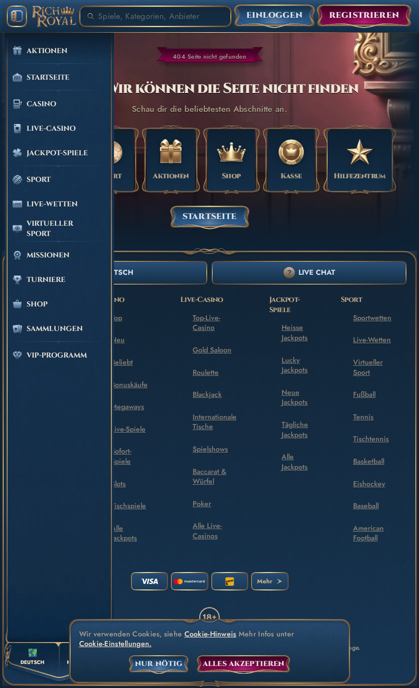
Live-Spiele (128, 429)
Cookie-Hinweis (210, 634)
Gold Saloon (212, 350)
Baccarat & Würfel (209, 476)
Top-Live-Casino (206, 323)
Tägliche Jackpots (295, 429)
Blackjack (207, 394)
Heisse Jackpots (295, 332)
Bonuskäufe (129, 384)
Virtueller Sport (368, 367)
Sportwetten (372, 318)
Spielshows (210, 449)
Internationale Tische (215, 422)
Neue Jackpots (295, 397)
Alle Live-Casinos (207, 530)
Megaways (127, 406)
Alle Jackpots (124, 533)
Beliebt (122, 362)
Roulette (206, 372)
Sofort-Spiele (121, 456)
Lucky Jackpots (295, 365)
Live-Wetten (372, 340)
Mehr (264, 581)
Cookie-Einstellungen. (115, 644)
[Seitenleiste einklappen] (17, 16)
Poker (202, 504)
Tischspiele (128, 506)
